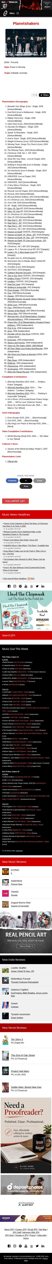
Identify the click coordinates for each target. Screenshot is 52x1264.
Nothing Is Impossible (16, 287)
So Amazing (12, 369)
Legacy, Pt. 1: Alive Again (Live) (21, 252)
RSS (32, 579)
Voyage (14, 895)
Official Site (12, 461)
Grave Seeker (17, 1018)
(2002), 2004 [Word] (34, 346)
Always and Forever (16, 343)
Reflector (11, 363)
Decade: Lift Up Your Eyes (19, 334)
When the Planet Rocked (18, 372)
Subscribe (41, 1235)
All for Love (12, 305)
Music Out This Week (15, 649)
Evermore (11, 340)
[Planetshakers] (26, 43)
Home (26, 1238)
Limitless (11, 281)
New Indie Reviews (13, 959)
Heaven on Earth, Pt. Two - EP (20, 238)
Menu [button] (12, 13)
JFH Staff (17, 1232)
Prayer (33, 1235)
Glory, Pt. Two (13, 208)
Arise (9, 331)
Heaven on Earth (14, 232)
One (9, 293)
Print (26, 486)
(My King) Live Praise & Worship (21, 354)
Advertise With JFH (30, 1232)
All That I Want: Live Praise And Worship (25, 349)
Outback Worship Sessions (19, 273)
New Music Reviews (14, 862)
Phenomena (12, 366)
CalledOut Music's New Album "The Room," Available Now (26, 546)
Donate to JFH (21, 1235)
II (11, 873)
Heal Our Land (13, 284)
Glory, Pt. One (13, 211)
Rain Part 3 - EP (14, 220)
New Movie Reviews (14, 1027)
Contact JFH (20, 1229)
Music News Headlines (16, 514)
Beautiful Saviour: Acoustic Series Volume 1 (26, 299)
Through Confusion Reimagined (24, 982)
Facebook (12, 481)
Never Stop (12, 314)
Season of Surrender (20, 906)
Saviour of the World (16, 311)
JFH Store (9, 1235)
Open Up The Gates (16, 346)
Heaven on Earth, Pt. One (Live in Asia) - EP (26, 241)
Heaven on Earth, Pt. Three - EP (21, 235)
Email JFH (32, 1229)
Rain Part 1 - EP (14, 226)
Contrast (14, 1007)
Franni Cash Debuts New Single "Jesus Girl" (21, 540)
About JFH (9, 1229)
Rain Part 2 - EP (14, 223)
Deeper (10, 296)
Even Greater (13, 290)
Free (9, 308)
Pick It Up (11, 328)
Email (39, 481)
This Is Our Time (14, 276)
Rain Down (12, 360)
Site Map (43, 1229)
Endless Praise (14, 278)
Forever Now (16, 884)
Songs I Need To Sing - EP (22, 971)
